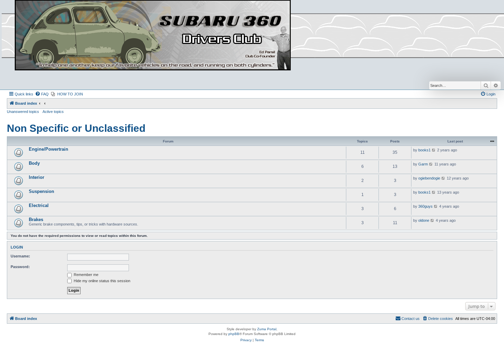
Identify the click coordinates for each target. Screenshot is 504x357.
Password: (20, 267)
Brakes (36, 219)
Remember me (85, 275)
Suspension (41, 191)
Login (17, 247)
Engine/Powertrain (48, 149)
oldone (423, 220)
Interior (36, 177)
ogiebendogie (429, 178)
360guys (425, 206)
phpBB (233, 334)
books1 (424, 150)
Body (34, 163)
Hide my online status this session (101, 281)
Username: (20, 256)
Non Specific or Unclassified (76, 128)
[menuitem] (42, 94)
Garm (423, 164)
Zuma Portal (266, 329)
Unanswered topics (23, 112)
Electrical (39, 205)
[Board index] (152, 35)
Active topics (53, 112)
